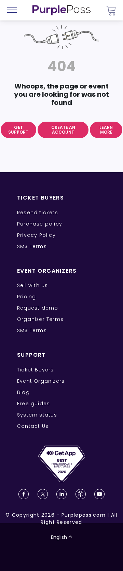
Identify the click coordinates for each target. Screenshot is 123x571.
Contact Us (33, 426)
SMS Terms (32, 246)
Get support (18, 129)
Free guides (33, 403)
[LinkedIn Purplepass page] (61, 494)
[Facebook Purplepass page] (23, 494)
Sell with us (32, 285)
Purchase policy (39, 223)
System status (37, 414)
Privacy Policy (36, 235)
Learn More (106, 129)
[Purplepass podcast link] (81, 494)
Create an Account (63, 129)
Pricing (26, 296)
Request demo (37, 307)
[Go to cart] (111, 10)
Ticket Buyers (35, 369)
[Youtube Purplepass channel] (99, 494)
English (59, 537)
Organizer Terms (40, 319)
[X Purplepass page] (43, 494)
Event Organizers (41, 381)
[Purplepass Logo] (61, 10)
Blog (23, 392)
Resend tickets (37, 212)
